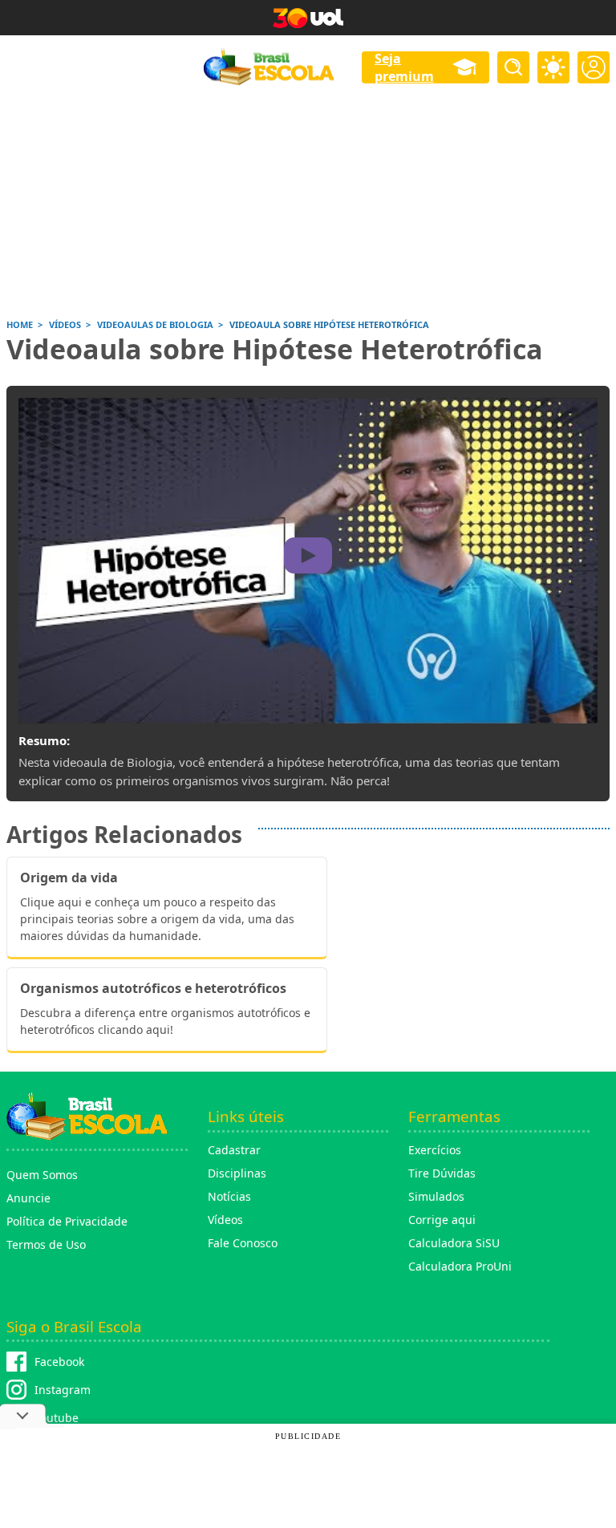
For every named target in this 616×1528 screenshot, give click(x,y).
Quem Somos (42, 1174)
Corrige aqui (442, 1219)
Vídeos (225, 1219)
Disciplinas (237, 1173)
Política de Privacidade (67, 1221)
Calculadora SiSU (454, 1242)
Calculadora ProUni (460, 1266)
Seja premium (404, 67)
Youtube (56, 1417)
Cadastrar (234, 1149)
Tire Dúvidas (442, 1173)
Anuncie (28, 1198)
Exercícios (434, 1149)
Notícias (229, 1196)
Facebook (59, 1361)
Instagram (62, 1389)
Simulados (436, 1196)
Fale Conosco (243, 1242)
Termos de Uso (46, 1244)
